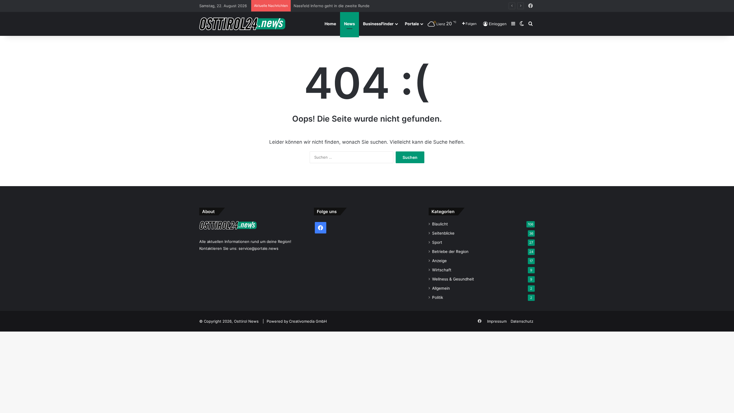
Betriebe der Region (450, 251)
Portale (412, 23)
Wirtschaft (441, 270)
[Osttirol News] (242, 23)
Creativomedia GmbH (308, 321)
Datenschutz (522, 321)
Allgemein (441, 288)
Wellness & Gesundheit (453, 279)
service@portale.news (258, 248)
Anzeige (439, 260)
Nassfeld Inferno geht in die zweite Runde (332, 5)
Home (330, 23)
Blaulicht (440, 224)
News (349, 23)
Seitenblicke (443, 233)
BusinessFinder (378, 23)
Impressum (497, 321)
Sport (437, 242)
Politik (437, 297)
